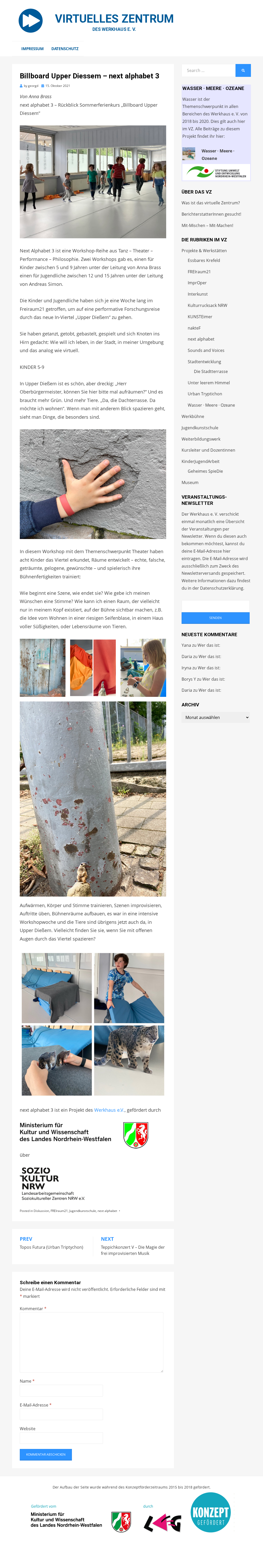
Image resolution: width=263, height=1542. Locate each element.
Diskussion (41, 1211)
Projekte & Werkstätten (204, 250)
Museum (190, 482)
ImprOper (197, 283)
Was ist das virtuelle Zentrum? (211, 203)
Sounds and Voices (206, 350)
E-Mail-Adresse (36, 1405)
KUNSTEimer (200, 317)
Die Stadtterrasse (211, 371)
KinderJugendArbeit (201, 461)
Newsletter (192, 536)
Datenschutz (65, 48)
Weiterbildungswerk (201, 439)
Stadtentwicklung (204, 361)
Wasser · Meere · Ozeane (211, 405)
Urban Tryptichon (205, 394)
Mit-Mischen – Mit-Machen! (207, 225)
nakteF (194, 328)
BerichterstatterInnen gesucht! (211, 214)
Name (27, 1381)
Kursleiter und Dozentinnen (208, 450)
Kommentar (33, 1308)
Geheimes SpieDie (205, 471)
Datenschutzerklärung (221, 588)
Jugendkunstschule (82, 1211)
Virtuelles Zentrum (114, 18)
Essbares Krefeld (204, 260)
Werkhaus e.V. (109, 1110)
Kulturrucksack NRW (207, 305)
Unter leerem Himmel (209, 383)
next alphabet (107, 1211)
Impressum (32, 48)
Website (27, 1428)
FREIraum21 (59, 1211)
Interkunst (198, 294)
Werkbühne (193, 416)
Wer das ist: (209, 645)
